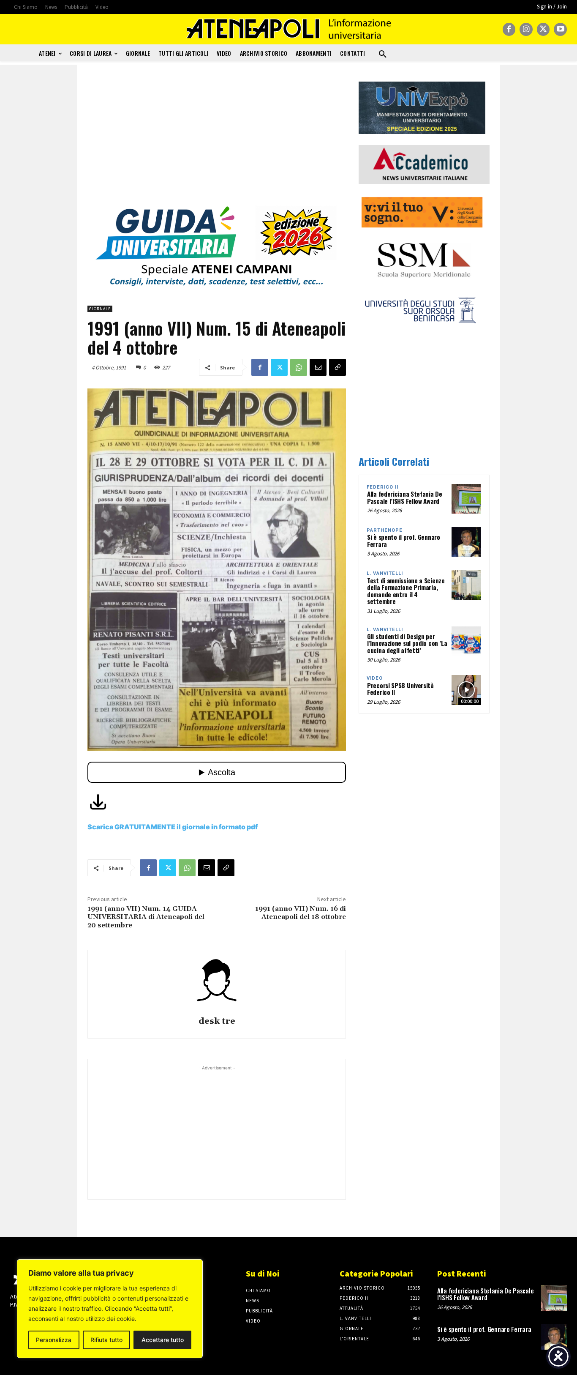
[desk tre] (216, 984)
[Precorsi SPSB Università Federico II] (466, 690)
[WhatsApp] (298, 367)
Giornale (100, 309)
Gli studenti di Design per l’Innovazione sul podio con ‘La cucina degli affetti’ (407, 643)
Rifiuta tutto (106, 1339)
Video (375, 678)
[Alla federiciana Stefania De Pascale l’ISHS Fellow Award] (466, 499)
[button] (383, 54)
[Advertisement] (216, 141)
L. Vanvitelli (385, 573)
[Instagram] (526, 29)
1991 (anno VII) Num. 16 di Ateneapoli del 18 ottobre (300, 913)
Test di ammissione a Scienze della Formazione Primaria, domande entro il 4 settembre (406, 591)
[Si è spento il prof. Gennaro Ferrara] (466, 542)
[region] (110, 1308)
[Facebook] (509, 29)
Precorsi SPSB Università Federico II (400, 689)
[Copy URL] (337, 367)
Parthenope (385, 530)
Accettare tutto (163, 1339)
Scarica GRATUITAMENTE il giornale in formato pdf (172, 827)
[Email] (318, 367)
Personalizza (53, 1339)
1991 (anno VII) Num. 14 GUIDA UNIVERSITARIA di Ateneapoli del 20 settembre (145, 917)
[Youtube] (560, 29)
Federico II (382, 487)
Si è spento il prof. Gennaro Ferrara (403, 540)
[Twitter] (543, 29)
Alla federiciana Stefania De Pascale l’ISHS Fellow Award (404, 497)
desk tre (217, 1021)
